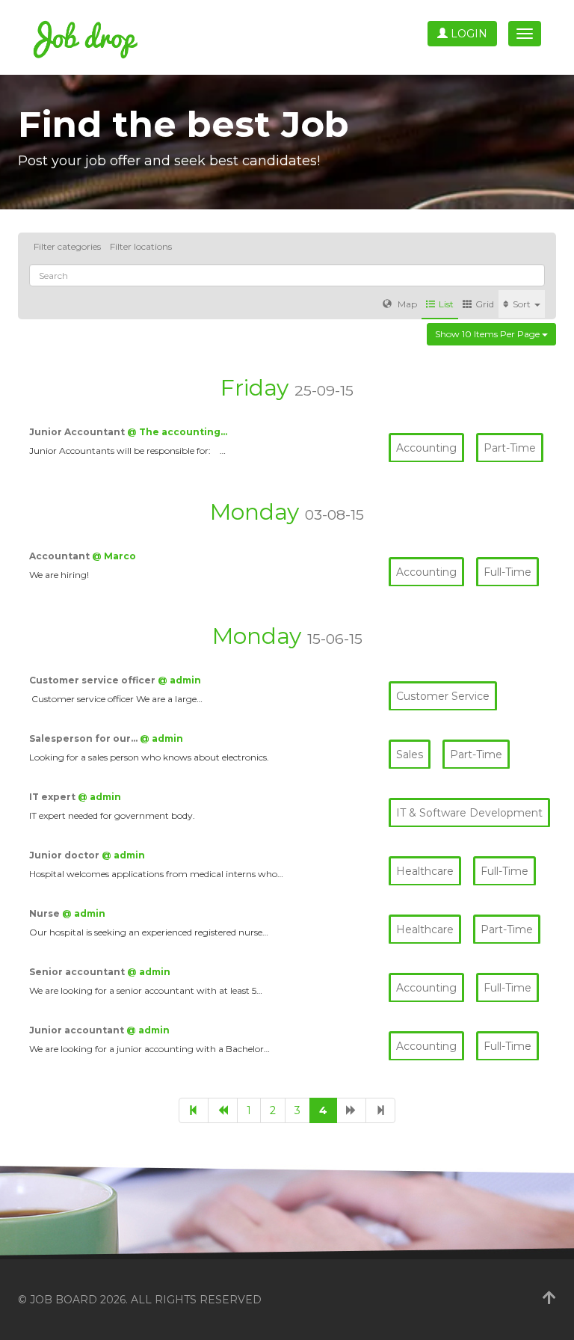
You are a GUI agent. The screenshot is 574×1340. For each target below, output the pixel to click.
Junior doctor (65, 855)
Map (406, 304)
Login (467, 33)
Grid (484, 304)
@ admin (179, 680)
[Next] (351, 1110)
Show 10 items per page (488, 333)
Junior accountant (77, 1030)
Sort (523, 304)
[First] (194, 1110)
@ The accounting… (177, 431)
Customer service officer (93, 680)
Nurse (45, 913)
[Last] (380, 1110)
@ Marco (114, 556)
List (446, 304)
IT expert (53, 796)
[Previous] (223, 1110)
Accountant (60, 556)
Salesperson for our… (84, 738)
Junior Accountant (78, 431)
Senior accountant (78, 971)
